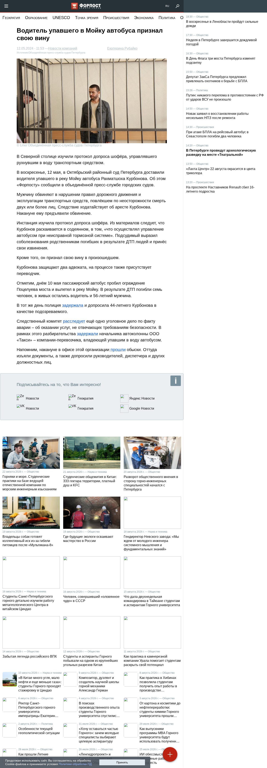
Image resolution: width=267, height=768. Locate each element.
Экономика (144, 17)
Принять (122, 762)
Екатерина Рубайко (122, 48)
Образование (36, 17)
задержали (87, 333)
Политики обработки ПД (75, 764)
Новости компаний (62, 48)
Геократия (11, 17)
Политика (167, 17)
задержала (72, 305)
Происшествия (116, 17)
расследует (74, 321)
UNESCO (61, 17)
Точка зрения (86, 17)
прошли (117, 349)
